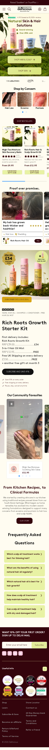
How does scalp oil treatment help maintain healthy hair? (22, 598)
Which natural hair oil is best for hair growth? (23, 584)
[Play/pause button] (11, 404)
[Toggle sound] (37, 454)
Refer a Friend (33, 730)
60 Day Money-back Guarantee (35, 714)
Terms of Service (10, 736)
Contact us (31, 708)
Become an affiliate (11, 722)
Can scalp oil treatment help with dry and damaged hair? (21, 611)
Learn (5, 708)
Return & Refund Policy (10, 730)
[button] (4, 9)
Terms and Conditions (31, 722)
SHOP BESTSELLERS (24, 121)
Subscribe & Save (10, 714)
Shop (4, 703)
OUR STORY (24, 521)
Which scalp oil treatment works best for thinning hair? (23, 556)
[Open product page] (9, 99)
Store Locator (33, 703)
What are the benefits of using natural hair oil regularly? (22, 570)
